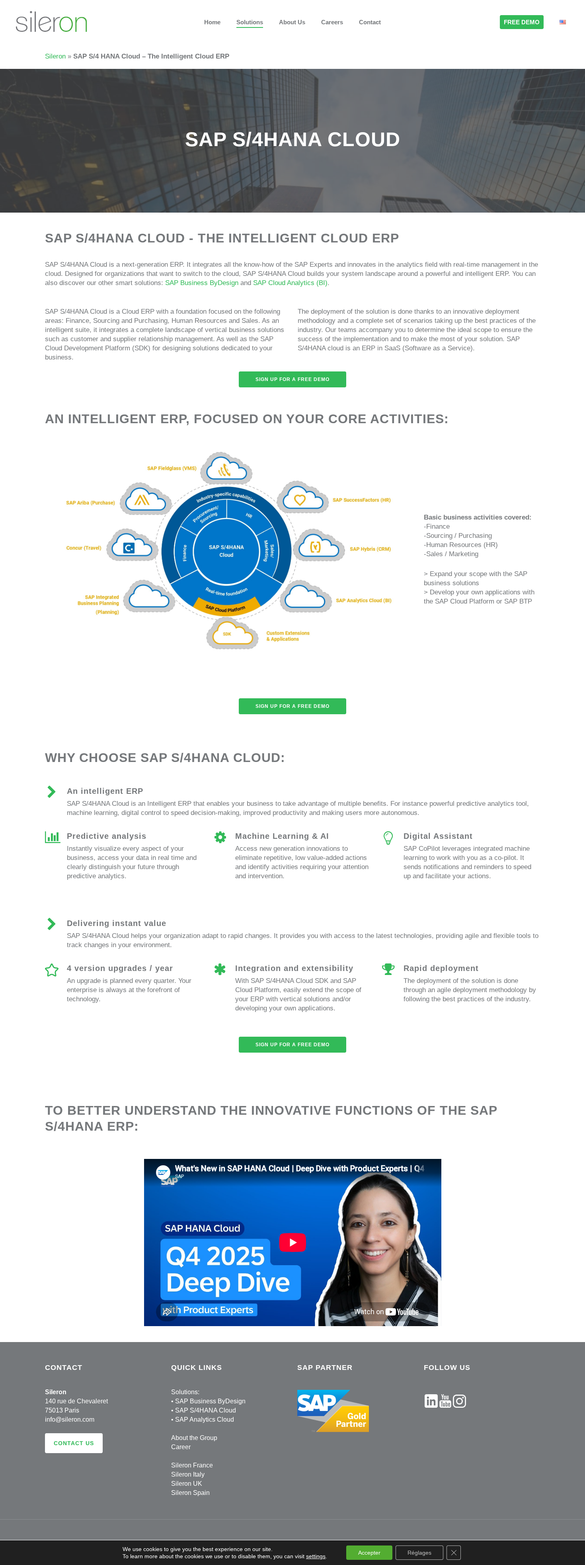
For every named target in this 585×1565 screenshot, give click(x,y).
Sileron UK (186, 1483)
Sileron (55, 56)
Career (181, 1447)
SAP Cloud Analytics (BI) (290, 283)
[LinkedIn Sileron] (431, 1411)
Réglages (419, 1552)
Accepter (369, 1552)
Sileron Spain (190, 1492)
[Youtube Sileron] (445, 1411)
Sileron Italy (188, 1474)
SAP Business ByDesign (201, 283)
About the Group (194, 1437)
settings (316, 1556)
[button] (292, 379)
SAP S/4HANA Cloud (205, 1410)
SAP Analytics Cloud (204, 1419)
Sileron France (192, 1465)
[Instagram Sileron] (459, 1411)
